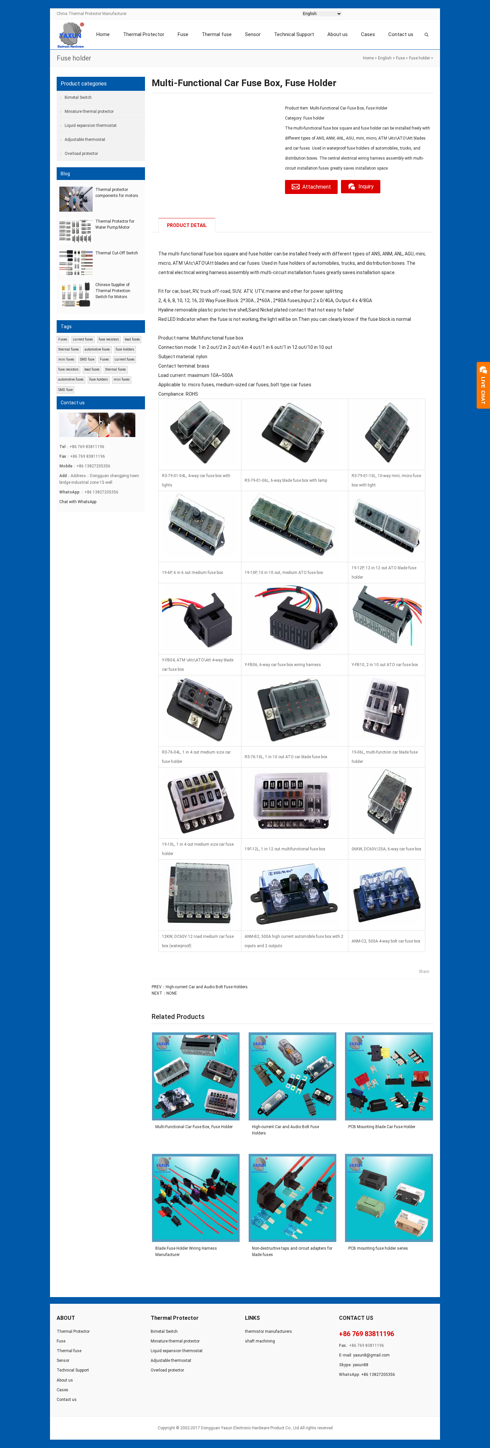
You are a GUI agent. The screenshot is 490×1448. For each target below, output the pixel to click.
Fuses (62, 339)
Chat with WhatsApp (77, 501)
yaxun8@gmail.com (371, 1355)
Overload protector (81, 153)
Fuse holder (419, 58)
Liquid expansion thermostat (91, 125)
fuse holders (125, 349)
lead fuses (132, 339)
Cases (368, 34)
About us (337, 34)
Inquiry (366, 186)
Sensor (253, 34)
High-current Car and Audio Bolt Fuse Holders (207, 987)
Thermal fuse (217, 34)
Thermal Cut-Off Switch (116, 253)
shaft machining (260, 1341)
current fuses (83, 339)
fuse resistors (109, 339)
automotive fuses (97, 349)
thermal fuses (68, 349)
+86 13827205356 (378, 1374)
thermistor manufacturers (268, 1331)
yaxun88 (360, 1365)
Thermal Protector (143, 34)
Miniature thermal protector (89, 111)
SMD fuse (87, 359)
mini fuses (66, 359)
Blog (65, 173)
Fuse (183, 34)
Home (103, 34)
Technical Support (294, 34)
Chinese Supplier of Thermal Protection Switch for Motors (112, 290)
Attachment (316, 187)
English (385, 58)
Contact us (400, 34)
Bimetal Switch (78, 97)
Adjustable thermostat (85, 139)
